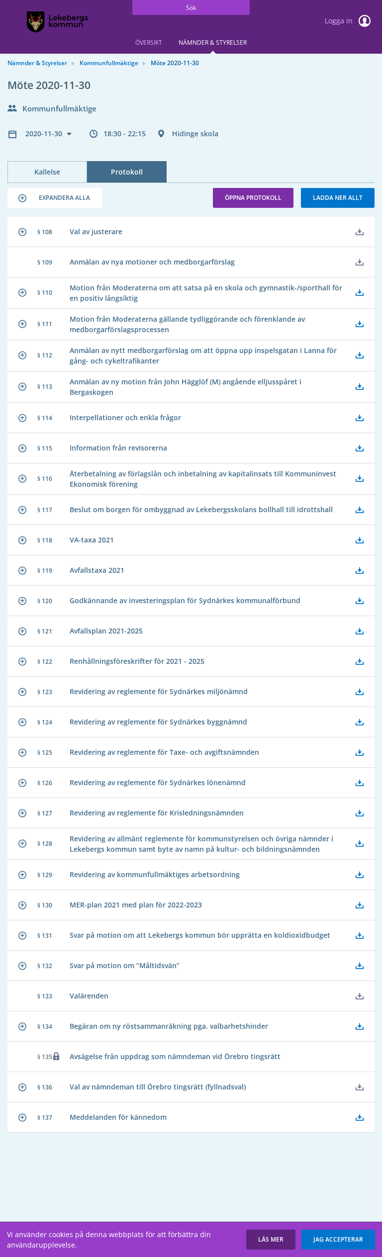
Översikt (148, 42)
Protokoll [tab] (127, 172)
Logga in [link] (340, 20)
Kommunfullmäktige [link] (109, 63)
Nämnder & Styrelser (213, 42)
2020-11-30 (44, 133)
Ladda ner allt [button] (338, 197)
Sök (191, 7)
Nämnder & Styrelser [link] (37, 63)
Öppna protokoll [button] (253, 197)
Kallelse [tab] (47, 172)
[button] (54, 198)
